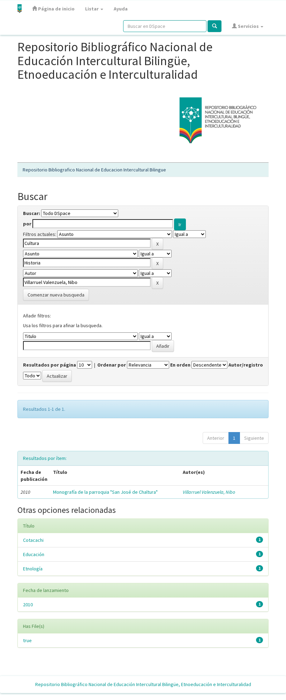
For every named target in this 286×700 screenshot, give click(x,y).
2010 (28, 604)
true (27, 640)
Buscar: (31, 213)
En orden (180, 365)
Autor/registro (245, 365)
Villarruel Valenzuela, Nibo (209, 492)
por (27, 224)
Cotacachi (33, 540)
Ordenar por (111, 365)
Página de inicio (56, 9)
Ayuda (121, 9)
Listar (92, 9)
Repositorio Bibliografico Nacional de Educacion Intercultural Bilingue (94, 170)
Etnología (33, 569)
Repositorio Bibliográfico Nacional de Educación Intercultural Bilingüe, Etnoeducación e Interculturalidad (143, 684)
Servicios (248, 26)
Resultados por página (49, 365)
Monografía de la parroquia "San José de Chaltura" (105, 492)
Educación (33, 554)
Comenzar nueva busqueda (56, 295)
